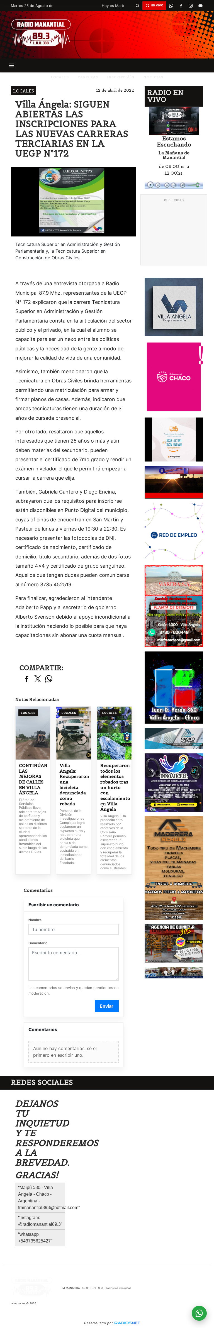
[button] (137, 5)
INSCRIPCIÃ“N (121, 77)
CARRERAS (88, 77)
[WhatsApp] (171, 5)
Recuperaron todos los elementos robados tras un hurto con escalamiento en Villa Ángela (114, 787)
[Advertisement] (174, 232)
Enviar (106, 1006)
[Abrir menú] (11, 65)
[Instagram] (190, 5)
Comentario (37, 943)
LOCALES (60, 77)
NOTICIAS (153, 77)
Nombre (35, 920)
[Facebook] (181, 5)
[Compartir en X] (37, 679)
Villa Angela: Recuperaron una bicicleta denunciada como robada (73, 784)
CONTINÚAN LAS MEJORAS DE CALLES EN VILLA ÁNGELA (33, 779)
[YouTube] (200, 5)
